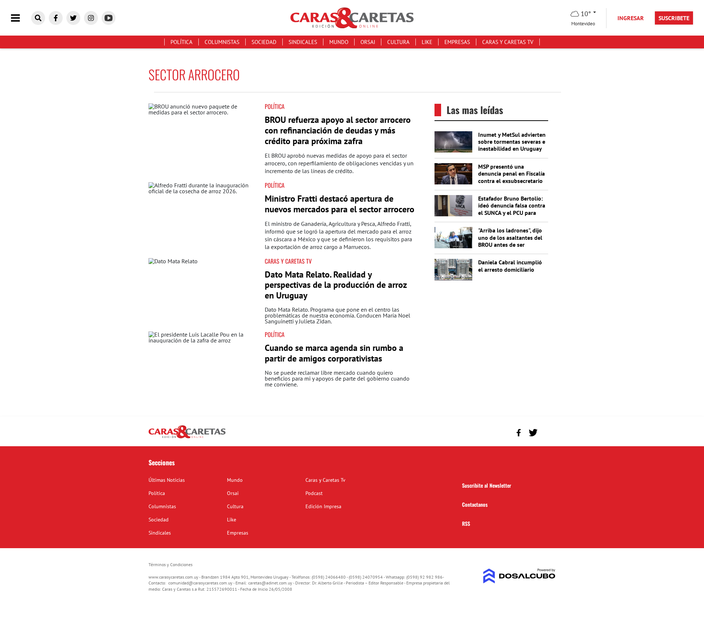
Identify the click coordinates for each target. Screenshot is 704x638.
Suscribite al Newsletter (486, 485)
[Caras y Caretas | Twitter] (73, 18)
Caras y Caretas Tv (508, 42)
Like (427, 42)
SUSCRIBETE (674, 18)
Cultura (398, 42)
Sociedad (264, 42)
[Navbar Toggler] (21, 18)
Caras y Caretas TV (288, 261)
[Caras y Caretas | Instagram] (91, 18)
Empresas (457, 42)
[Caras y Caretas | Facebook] (56, 18)
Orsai (367, 42)
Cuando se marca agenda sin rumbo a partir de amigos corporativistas (334, 353)
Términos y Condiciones (170, 564)
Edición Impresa (323, 506)
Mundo (338, 42)
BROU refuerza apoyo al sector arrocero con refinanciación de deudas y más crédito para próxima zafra (338, 130)
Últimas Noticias (166, 480)
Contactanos (475, 504)
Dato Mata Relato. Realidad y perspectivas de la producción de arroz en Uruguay (336, 285)
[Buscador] (38, 18)
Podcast (314, 493)
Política (181, 42)
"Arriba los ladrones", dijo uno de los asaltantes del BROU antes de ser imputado (510, 241)
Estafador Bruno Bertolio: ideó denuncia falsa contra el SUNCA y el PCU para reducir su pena (511, 209)
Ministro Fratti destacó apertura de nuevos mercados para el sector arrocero (339, 204)
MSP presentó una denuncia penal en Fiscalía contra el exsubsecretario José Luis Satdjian (511, 177)
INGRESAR (630, 18)
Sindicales (303, 42)
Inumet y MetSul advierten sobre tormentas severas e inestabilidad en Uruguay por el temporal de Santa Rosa (512, 148)
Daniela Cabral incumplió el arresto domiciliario (510, 265)
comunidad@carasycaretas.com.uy (200, 583)
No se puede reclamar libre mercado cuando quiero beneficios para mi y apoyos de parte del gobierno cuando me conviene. (337, 378)
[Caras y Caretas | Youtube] (108, 18)
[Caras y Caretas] (186, 437)
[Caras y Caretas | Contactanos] (547, 431)
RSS (466, 523)
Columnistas (222, 42)
